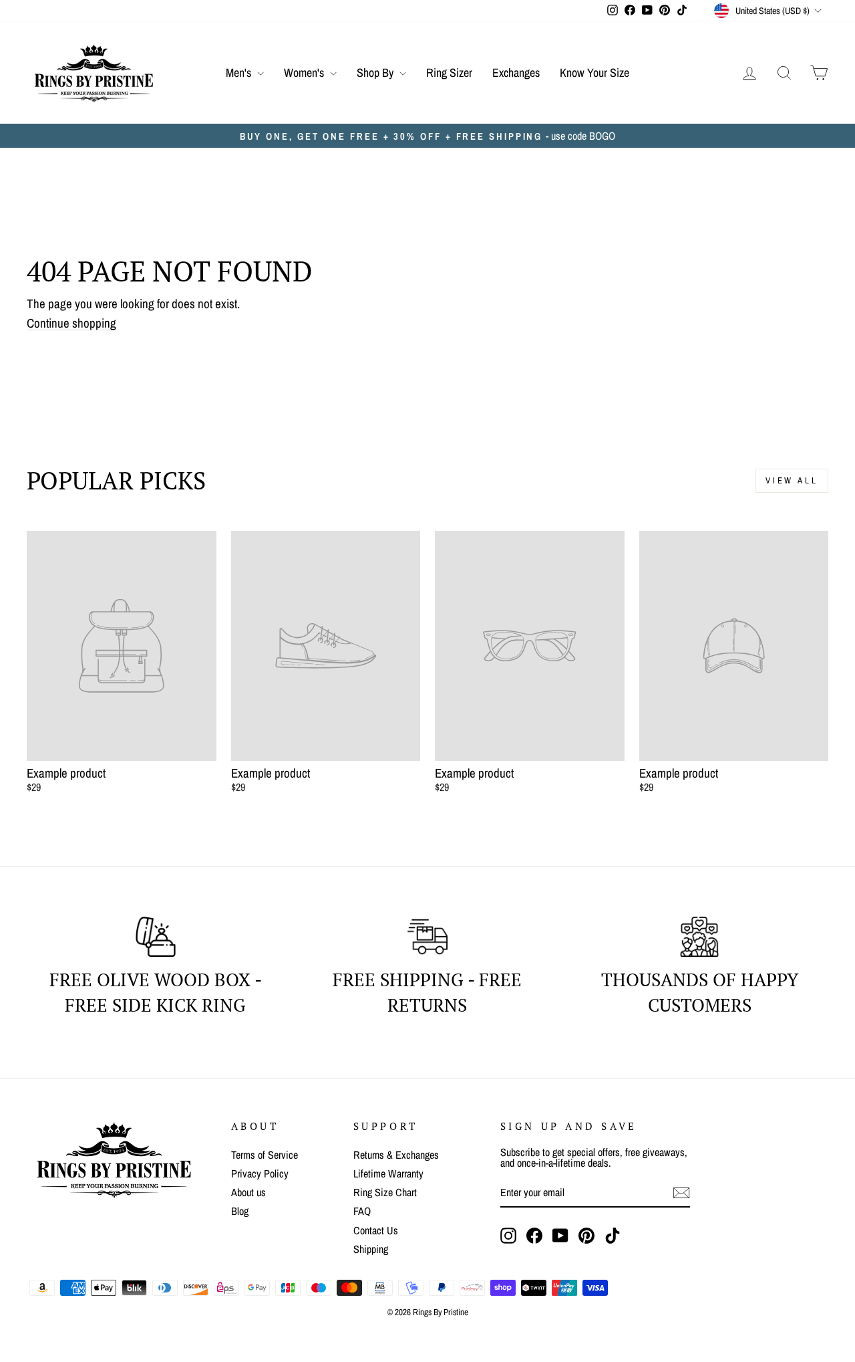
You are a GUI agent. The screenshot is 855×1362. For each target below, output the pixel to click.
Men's (240, 72)
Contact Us (375, 1230)
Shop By (376, 72)
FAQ (362, 1211)
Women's (305, 72)
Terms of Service (264, 1154)
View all (791, 480)
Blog (239, 1211)
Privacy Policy (260, 1173)
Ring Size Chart (385, 1192)
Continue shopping (71, 323)
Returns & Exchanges (396, 1154)
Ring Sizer (449, 72)
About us (248, 1192)
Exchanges (516, 72)
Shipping (370, 1249)
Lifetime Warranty (388, 1173)
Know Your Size (594, 72)
